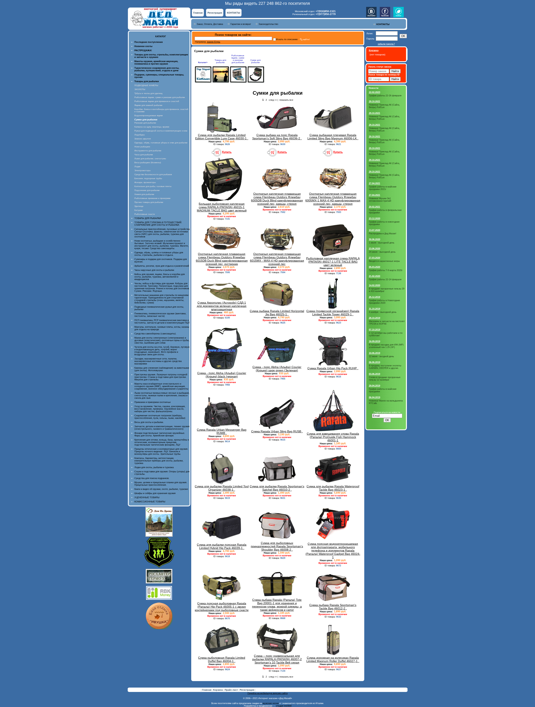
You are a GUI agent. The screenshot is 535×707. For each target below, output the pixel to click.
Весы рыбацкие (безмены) (147, 162)
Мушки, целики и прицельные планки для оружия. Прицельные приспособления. (160, 483)
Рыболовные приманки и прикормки (152, 198)
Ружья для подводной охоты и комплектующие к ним (160, 131)
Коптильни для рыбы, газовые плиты (152, 186)
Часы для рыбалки (143, 154)
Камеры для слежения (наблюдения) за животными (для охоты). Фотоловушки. (161, 369)
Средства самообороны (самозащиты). (155, 333)
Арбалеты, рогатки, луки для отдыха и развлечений (161, 266)
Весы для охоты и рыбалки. (149, 422)
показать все (286, 100)
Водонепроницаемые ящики (148, 115)
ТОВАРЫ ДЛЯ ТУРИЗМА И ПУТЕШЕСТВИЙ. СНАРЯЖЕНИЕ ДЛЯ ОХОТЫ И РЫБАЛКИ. (158, 223)
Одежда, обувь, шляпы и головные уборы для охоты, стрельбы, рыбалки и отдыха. (158, 253)
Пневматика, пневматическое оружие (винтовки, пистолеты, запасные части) (160, 314)
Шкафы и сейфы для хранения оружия (155, 493)
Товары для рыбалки (220, 61)
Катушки (138, 210)
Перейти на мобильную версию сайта (267, 693)
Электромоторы (142, 170)
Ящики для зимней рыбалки (148, 105)
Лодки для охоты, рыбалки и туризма (154, 467)
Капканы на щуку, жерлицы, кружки (151, 127)
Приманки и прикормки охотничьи (152, 402)
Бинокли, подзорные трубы (148, 178)
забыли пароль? (386, 44)
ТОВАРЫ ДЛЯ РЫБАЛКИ (147, 218)
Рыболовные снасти (144, 214)
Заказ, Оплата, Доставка (210, 24)
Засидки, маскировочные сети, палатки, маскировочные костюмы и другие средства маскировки (158, 361)
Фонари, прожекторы (145, 182)
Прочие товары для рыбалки (148, 202)
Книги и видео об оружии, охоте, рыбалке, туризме (161, 489)
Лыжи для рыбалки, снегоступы (150, 158)
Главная (198, 12)
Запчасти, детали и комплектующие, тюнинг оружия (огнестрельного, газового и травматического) (162, 427)
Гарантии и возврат (241, 24)
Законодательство (268, 24)
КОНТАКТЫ (233, 12)
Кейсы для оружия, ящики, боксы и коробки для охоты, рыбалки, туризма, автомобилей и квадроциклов (159, 276)
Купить (227, 152)
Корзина (218, 690)
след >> (273, 100)
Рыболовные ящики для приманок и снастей (156, 101)
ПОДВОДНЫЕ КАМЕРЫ (146, 85)
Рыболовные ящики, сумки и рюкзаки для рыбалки (159, 97)
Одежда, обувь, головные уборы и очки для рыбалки (160, 142)
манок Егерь (213, 42)
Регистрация (215, 12)
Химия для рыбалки (144, 194)
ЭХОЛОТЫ (139, 89)
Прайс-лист (231, 690)
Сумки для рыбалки (255, 61)
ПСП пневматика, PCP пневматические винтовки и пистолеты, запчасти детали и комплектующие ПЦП (162, 321)
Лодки (137, 166)
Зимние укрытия (142, 139)
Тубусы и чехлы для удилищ (148, 93)
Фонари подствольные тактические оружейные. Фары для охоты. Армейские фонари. (159, 434)
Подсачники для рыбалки (147, 190)
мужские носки (271, 703)
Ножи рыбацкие (142, 146)
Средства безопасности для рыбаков (153, 174)
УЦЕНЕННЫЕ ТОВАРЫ (146, 497)
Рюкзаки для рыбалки (145, 123)
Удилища (138, 206)
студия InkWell (283, 705)
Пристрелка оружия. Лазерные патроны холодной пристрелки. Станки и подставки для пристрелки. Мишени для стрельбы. (160, 377)
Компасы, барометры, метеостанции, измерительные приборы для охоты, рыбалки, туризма (158, 460)
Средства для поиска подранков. (151, 478)
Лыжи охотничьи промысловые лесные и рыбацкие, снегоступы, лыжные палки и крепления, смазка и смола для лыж (162, 395)
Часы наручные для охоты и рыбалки (154, 270)
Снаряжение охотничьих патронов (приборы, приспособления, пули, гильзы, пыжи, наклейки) (159, 416)
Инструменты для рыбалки (147, 150)
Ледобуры (139, 135)
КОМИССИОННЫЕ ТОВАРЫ (149, 501)
